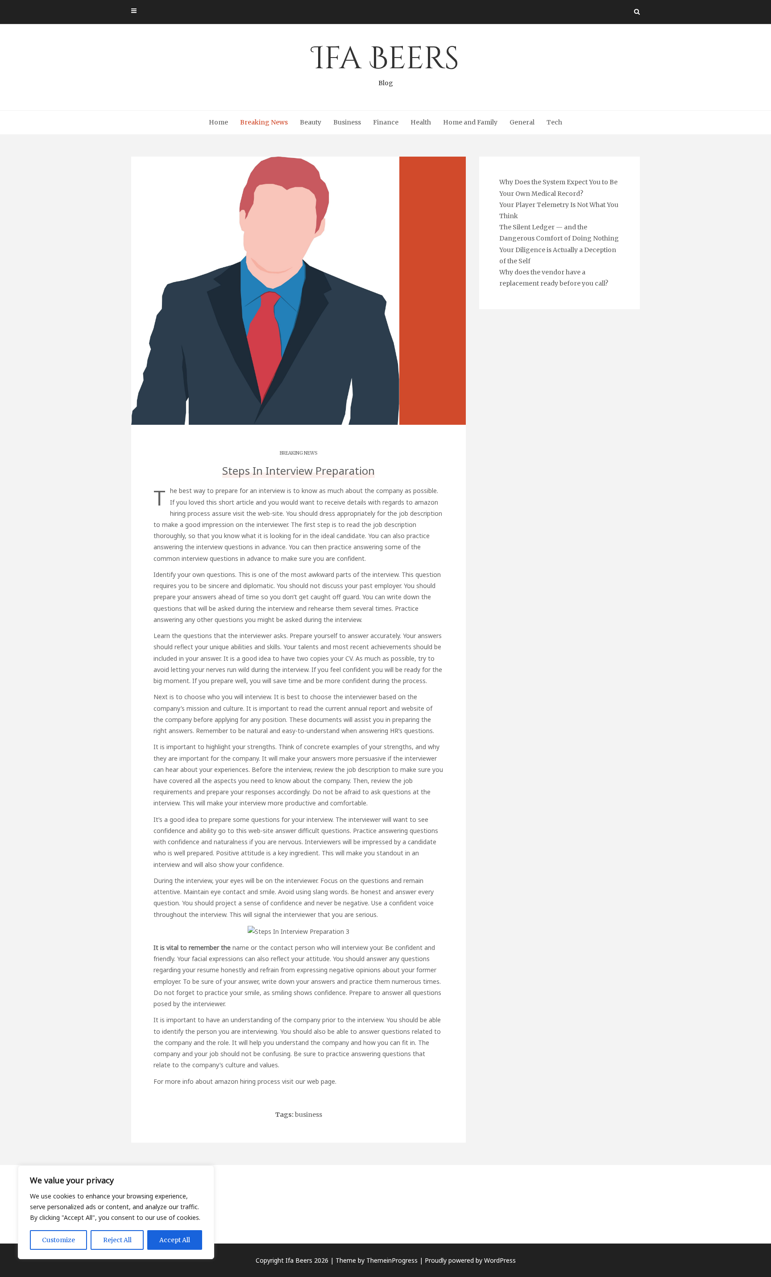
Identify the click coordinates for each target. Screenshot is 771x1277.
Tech (554, 122)
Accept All (174, 1240)
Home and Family (470, 122)
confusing (276, 1053)
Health (420, 122)
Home (218, 122)
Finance (385, 122)
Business (347, 122)
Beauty (310, 122)
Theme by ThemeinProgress (377, 1260)
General (522, 122)
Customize (58, 1240)
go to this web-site (246, 830)
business (308, 1115)
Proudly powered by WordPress (470, 1260)
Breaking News (264, 122)
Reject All (117, 1240)
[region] (116, 1212)
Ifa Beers (385, 62)
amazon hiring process (247, 1081)
